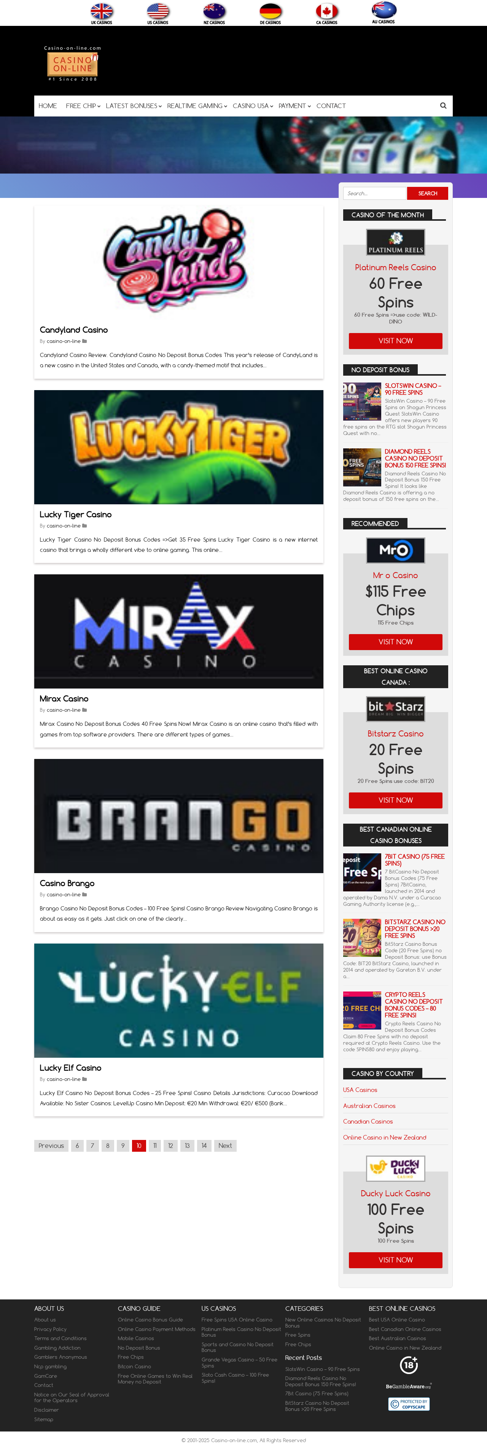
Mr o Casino (395, 575)
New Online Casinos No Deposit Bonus (323, 1323)
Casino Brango (67, 883)
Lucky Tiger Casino (76, 514)
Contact (43, 1385)
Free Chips (131, 1357)
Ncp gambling (50, 1366)
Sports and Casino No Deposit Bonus (238, 1347)
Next (225, 1145)
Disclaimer (46, 1410)
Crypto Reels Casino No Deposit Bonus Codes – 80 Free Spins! (414, 1005)
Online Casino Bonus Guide (150, 1320)
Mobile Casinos (136, 1338)
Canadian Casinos (368, 1121)
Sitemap (43, 1419)
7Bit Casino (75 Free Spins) (415, 860)
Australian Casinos (369, 1105)
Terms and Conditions (60, 1338)
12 (170, 1145)
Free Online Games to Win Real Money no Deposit (155, 1379)
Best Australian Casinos (397, 1338)
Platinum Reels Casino (395, 267)
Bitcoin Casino (134, 1366)
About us (45, 1320)
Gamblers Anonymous (60, 1357)
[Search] (443, 105)
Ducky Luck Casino (396, 1193)
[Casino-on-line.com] (72, 80)
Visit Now (396, 340)
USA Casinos (360, 1090)
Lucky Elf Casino (71, 1068)
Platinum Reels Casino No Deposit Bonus (241, 1332)
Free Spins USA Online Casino (237, 1320)
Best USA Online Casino (397, 1320)
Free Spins (297, 1335)
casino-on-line (64, 341)
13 (187, 1145)
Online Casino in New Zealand (384, 1137)
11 (154, 1145)
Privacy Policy (50, 1329)
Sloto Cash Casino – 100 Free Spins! (235, 1378)
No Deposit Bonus (139, 1348)
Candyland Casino (74, 330)
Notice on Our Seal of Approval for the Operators (71, 1398)
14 (204, 1145)
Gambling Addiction (57, 1348)
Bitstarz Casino (396, 733)
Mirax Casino (64, 698)
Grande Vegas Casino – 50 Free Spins (239, 1363)
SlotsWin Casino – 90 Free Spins (413, 389)
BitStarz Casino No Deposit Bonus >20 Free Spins (415, 928)
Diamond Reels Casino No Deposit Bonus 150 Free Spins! (415, 458)
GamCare (45, 1376)
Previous (51, 1145)
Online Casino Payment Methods (157, 1329)
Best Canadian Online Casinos (405, 1329)
